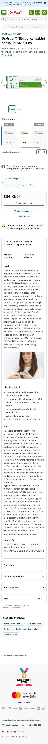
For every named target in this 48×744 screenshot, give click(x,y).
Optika (7, 629)
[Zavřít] (45, 3)
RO (23, 737)
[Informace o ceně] (18, 196)
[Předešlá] (38, 151)
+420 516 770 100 (33, 725)
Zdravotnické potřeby (13, 623)
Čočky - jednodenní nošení (27, 629)
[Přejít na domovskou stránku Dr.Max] (15, 12)
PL (20, 737)
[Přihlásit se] (37, 12)
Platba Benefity (34, 623)
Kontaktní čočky (10, 635)
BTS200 (30, 2)
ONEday (17, 33)
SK (16, 737)
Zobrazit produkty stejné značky (18, 185)
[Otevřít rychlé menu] (3, 12)
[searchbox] (24, 19)
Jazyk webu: (7, 731)
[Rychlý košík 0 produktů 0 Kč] (44, 12)
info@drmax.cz (12, 725)
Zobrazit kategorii (12, 178)
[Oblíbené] (31, 12)
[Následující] (44, 151)
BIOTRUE (5, 33)
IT (26, 737)
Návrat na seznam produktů (15, 656)
